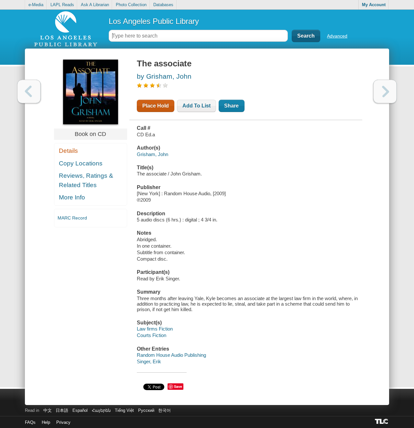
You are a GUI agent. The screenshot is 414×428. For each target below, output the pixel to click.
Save (178, 386)
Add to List (196, 105)
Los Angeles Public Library (154, 21)
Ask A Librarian (95, 4)
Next (385, 91)
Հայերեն (101, 410)
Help (46, 422)
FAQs (30, 422)
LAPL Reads (62, 4)
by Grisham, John (164, 76)
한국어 (164, 410)
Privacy (63, 422)
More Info (72, 197)
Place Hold (155, 105)
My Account (374, 4)
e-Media (35, 4)
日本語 (62, 410)
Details (68, 150)
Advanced (337, 36)
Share (231, 105)
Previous (29, 91)
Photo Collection (131, 4)
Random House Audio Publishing (171, 355)
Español (80, 410)
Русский (146, 410)
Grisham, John (152, 154)
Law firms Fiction (155, 329)
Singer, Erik (149, 361)
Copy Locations (81, 163)
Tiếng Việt (124, 410)
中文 (47, 410)
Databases (163, 4)
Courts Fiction (151, 335)
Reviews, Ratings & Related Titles (86, 180)
